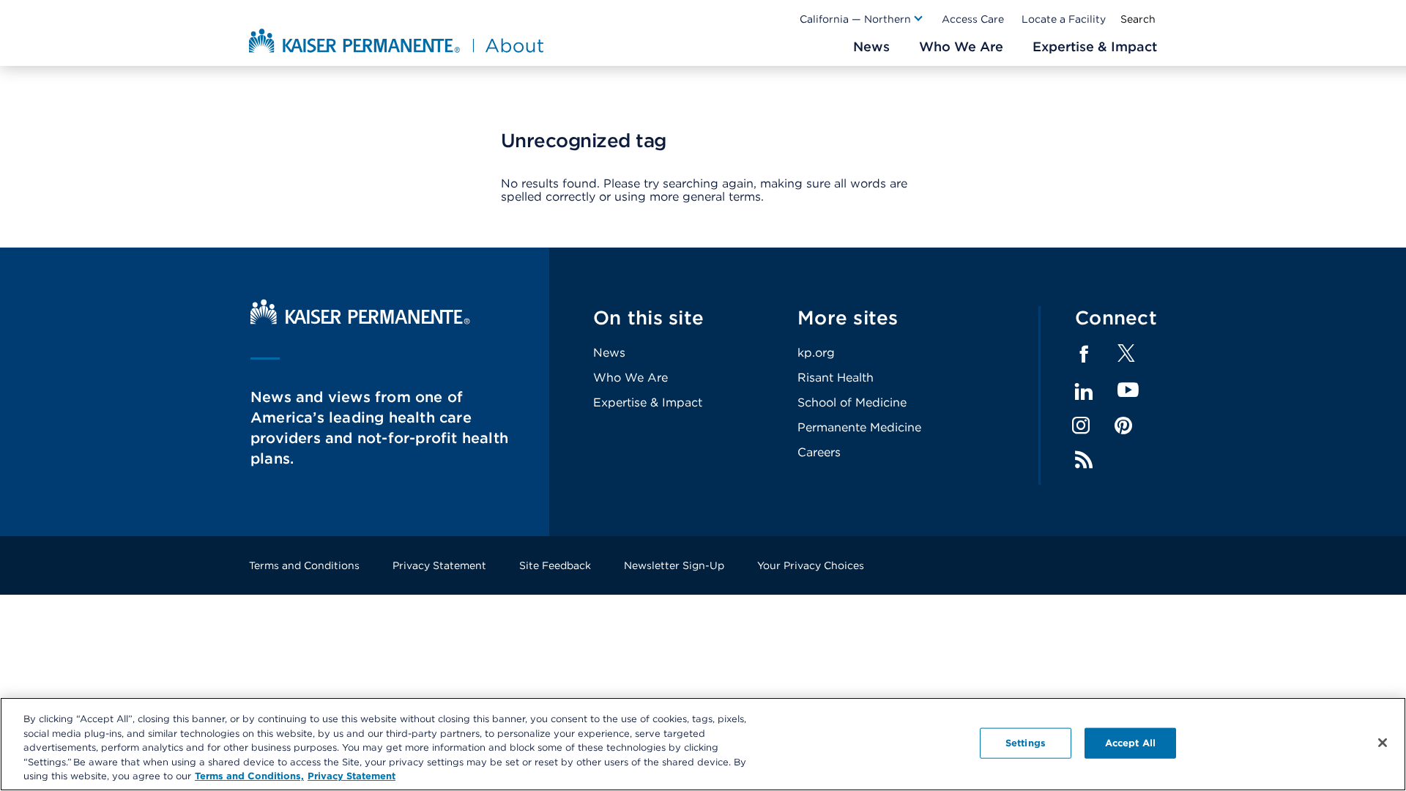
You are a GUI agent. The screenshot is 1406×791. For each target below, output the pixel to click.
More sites (848, 317)
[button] (862, 19)
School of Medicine (852, 402)
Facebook (1084, 354)
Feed (1084, 460)
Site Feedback (555, 565)
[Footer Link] (1126, 358)
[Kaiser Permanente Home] (360, 320)
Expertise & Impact (647, 402)
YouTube (1128, 390)
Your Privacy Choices (810, 565)
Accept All (1130, 743)
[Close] (1382, 743)
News (609, 353)
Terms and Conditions (304, 565)
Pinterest (1123, 425)
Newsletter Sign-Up (674, 565)
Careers (819, 452)
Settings (1025, 743)
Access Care (973, 19)
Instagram (1081, 425)
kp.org (816, 353)
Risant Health (835, 378)
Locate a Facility (1064, 19)
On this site (648, 317)
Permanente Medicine (859, 427)
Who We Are (630, 378)
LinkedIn (1084, 392)
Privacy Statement (439, 565)
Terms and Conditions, (249, 775)
